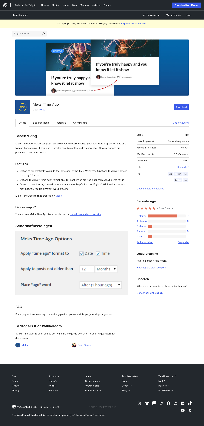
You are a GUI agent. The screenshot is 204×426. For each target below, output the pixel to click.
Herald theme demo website (85, 214)
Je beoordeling (145, 242)
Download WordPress (186, 5)
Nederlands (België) (49, 407)
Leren (88, 376)
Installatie (61, 122)
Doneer (127, 385)
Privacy (15, 390)
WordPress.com (167, 376)
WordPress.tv (93, 390)
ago (170, 174)
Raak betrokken (130, 376)
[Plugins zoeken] (44, 34)
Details (22, 122)
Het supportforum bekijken (151, 267)
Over (14, 376)
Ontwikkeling (80, 122)
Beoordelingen (41, 122)
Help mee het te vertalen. (134, 23)
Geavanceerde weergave (150, 188)
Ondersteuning (181, 122)
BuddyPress (165, 390)
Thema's (53, 381)
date (185, 174)
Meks (42, 109)
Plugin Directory (20, 15)
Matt (161, 381)
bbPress (163, 385)
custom (177, 174)
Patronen (53, 390)
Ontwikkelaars (92, 385)
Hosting (16, 385)
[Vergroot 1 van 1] (123, 235)
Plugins (52, 385)
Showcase (54, 376)
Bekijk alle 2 (183, 167)
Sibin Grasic (84, 345)
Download (181, 107)
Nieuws (15, 381)
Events (125, 381)
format (178, 180)
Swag (126, 390)
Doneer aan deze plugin (150, 292)
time (185, 180)
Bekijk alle (183, 242)
